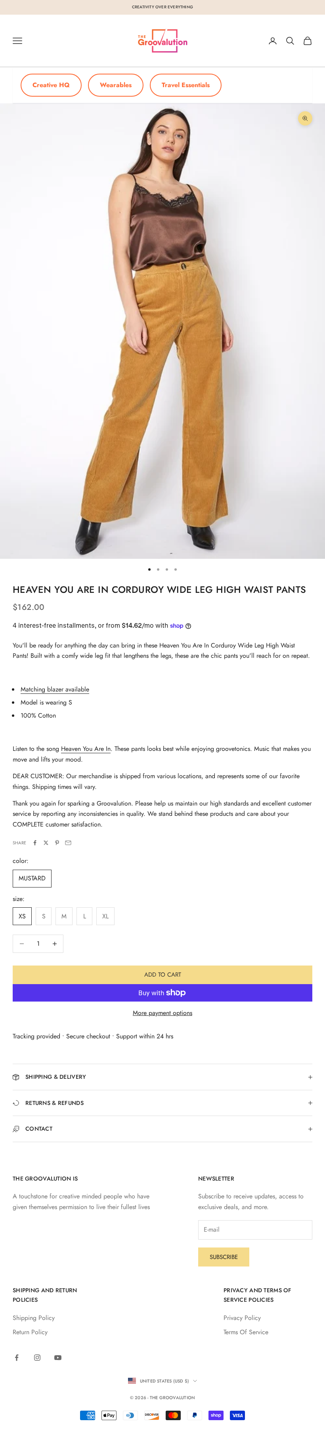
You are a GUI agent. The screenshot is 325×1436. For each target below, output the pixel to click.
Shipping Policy (34, 1317)
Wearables (116, 85)
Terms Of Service (246, 1332)
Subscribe (224, 1257)
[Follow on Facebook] (17, 1358)
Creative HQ (51, 85)
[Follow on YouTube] (58, 1358)
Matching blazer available (55, 689)
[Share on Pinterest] (57, 843)
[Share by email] (68, 843)
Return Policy (30, 1332)
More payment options (162, 1012)
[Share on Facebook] (35, 843)
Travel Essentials (186, 85)
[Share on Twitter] (46, 843)
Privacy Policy (242, 1317)
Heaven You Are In (86, 748)
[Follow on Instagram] (37, 1358)
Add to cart (162, 974)
